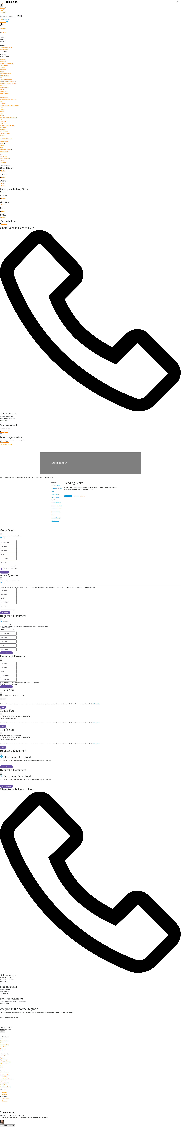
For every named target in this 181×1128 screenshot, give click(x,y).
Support (2, 1058)
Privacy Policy (3, 1084)
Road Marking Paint (57, 505)
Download (68, 496)
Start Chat (11, 1125)
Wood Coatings (39, 477)
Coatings (2, 67)
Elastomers (3, 69)
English (3, 171)
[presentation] (4, 1098)
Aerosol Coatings (56, 518)
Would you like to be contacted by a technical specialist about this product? (19, 682)
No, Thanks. (4, 1125)
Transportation (3, 91)
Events (1, 1067)
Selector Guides (4, 1063)
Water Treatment (4, 93)
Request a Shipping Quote (10, 568)
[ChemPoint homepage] (1, 3)
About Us (2, 1048)
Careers (2, 1050)
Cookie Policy (3, 1077)
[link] (3, 1092)
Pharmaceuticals (4, 87)
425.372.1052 (6, 19)
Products (2, 8)
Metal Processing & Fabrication (8, 83)
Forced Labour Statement (6, 1078)
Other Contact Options (6, 444)
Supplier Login (4, 1059)
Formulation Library (9, 477)
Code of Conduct (4, 1073)
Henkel (2, 115)
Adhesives (2, 59)
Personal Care (3, 85)
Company (2, 12)
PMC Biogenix (4, 131)
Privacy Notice (96, 703)
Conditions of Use (4, 1075)
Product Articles (4, 1040)
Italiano (3, 211)
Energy (2, 71)
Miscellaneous (55, 521)
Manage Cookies (4, 1082)
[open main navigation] (1, 5)
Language (2, 1027)
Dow (1, 107)
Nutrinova (2, 129)
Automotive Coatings (57, 488)
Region (2, 1029)
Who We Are (3, 1046)
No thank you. (5, 684)
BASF (1, 101)
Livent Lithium (4, 123)
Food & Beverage (4, 75)
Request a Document (6, 766)
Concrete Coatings (56, 502)
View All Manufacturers (6, 138)
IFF (1, 119)
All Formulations (56, 485)
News (1, 1065)
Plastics (2, 89)
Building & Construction (6, 63)
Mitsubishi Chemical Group (7, 125)
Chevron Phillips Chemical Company (9, 105)
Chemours (2, 103)
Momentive (3, 127)
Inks (1, 77)
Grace (1, 113)
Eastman (2, 111)
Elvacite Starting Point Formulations (25, 477)
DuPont (2, 109)
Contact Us (3, 1056)
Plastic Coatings (55, 494)
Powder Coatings (56, 512)
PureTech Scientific (5, 133)
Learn (1, 10)
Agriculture (3, 61)
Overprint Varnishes (56, 508)
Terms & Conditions (5, 1086)
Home (1, 477)
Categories (53, 482)
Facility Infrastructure (5, 73)
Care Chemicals (4, 65)
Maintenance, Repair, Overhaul (8, 81)
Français (3, 198)
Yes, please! (14, 684)
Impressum (3, 1080)
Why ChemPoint (4, 1044)
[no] (0, 684)
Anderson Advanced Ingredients (8, 99)
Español (3, 185)
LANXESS (3, 121)
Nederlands (4, 224)
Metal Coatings (55, 497)
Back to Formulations (79, 496)
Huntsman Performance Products (8, 117)
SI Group (2, 135)
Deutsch (3, 205)
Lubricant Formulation (6, 79)
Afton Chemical (4, 97)
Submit (2, 1031)
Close (3, 707)
